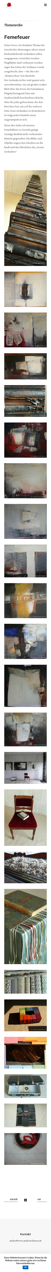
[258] (25, 729)
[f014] (25, 817)
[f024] (25, 926)
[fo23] (25, 1115)
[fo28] (25, 218)
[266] (25, 289)
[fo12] (25, 768)
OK (25, 1267)
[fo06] (25, 1015)
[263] (25, 686)
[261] (25, 600)
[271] (25, 366)
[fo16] (25, 982)
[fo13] (25, 867)
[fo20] (25, 1149)
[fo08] (25, 1053)
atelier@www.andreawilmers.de (26, 1241)
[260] (25, 641)
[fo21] (25, 1086)
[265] (25, 480)
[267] (25, 521)
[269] (25, 440)
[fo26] (25, 401)
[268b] (25, 561)
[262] (25, 330)
